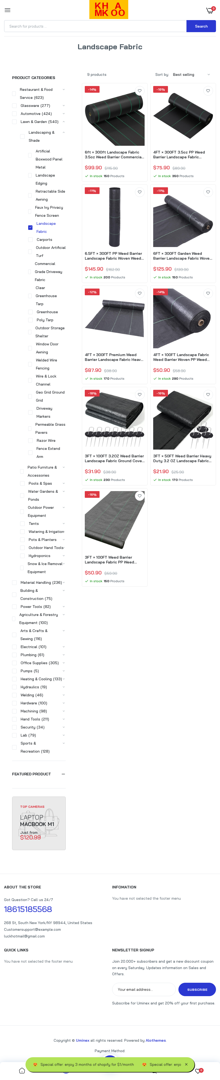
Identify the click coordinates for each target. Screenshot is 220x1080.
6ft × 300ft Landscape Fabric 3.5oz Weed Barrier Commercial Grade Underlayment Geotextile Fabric (114, 154)
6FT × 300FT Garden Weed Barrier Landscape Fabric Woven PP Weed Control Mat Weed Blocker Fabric (182, 256)
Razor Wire (46, 440)
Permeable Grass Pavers (50, 428)
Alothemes (156, 1040)
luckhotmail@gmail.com (24, 936)
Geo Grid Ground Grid (50, 396)
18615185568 (28, 909)
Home (92, 53)
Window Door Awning (47, 348)
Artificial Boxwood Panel (49, 155)
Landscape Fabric (46, 227)
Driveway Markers (44, 412)
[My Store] (108, 10)
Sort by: (162, 74)
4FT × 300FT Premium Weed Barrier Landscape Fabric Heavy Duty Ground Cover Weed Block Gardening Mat (114, 357)
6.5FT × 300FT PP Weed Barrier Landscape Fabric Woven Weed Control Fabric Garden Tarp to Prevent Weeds (113, 256)
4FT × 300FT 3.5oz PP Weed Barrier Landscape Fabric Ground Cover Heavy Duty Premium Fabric (179, 154)
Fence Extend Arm (48, 452)
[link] (140, 91)
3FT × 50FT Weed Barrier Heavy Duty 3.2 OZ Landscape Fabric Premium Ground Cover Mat (182, 458)
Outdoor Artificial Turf (51, 251)
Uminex (82, 1040)
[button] (39, 774)
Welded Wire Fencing (46, 364)
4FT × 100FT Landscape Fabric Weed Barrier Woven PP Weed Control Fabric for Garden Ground (181, 357)
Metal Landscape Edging (45, 175)
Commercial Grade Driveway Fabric (48, 271)
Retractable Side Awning (50, 195)
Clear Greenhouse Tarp (46, 295)
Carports (44, 239)
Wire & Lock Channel (46, 380)
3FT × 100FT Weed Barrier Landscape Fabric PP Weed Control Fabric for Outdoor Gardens (109, 560)
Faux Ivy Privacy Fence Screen (49, 211)
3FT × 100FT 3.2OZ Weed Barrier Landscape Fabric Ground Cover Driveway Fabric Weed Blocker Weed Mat (114, 458)
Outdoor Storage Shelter (50, 332)
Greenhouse (47, 311)
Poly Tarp (45, 319)
